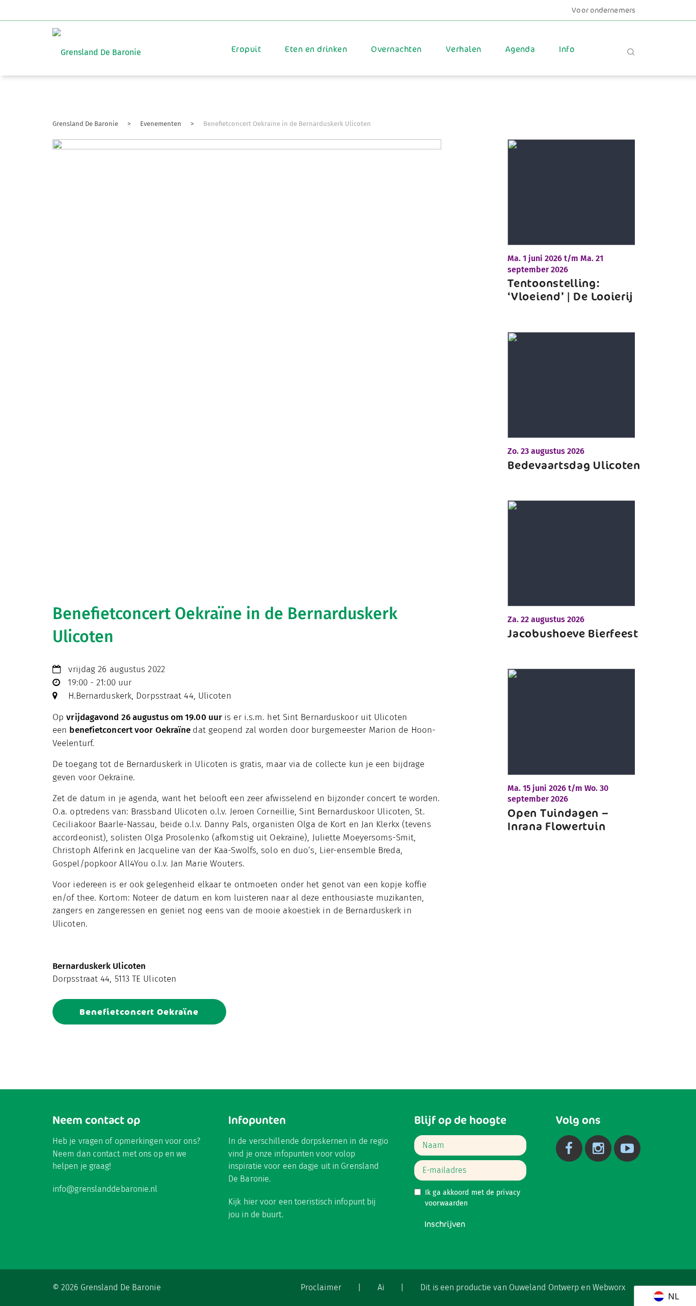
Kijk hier (243, 1202)
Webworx (609, 1287)
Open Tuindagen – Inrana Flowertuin (557, 819)
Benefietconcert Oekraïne (139, 1011)
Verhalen (463, 49)
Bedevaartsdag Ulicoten (573, 465)
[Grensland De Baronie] (96, 45)
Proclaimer (321, 1287)
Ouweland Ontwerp (544, 1287)
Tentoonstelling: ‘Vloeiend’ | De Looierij (570, 289)
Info (567, 49)
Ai (381, 1287)
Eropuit (246, 49)
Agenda (520, 49)
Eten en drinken (316, 49)
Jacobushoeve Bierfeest (572, 633)
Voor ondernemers (603, 10)
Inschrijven (444, 1224)
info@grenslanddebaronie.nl (105, 1189)
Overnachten (396, 49)
